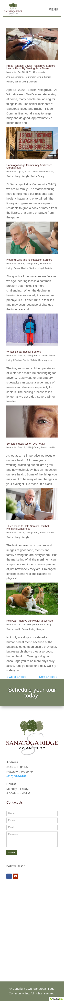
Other (35, 171)
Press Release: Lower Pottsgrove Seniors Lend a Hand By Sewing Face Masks (30, 67)
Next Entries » (48, 676)
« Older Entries (16, 676)
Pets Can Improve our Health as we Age (29, 620)
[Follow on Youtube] (15, 876)
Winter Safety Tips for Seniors (23, 351)
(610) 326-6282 (16, 776)
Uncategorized (45, 360)
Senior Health (46, 171)
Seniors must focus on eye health (25, 443)
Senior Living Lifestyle (25, 81)
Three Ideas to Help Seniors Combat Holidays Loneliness (27, 527)
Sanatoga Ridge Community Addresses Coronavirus (29, 166)
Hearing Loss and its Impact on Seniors (29, 259)
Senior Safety (37, 176)
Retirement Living (34, 77)
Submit (11, 852)
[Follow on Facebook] (9, 876)
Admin (12, 72)
